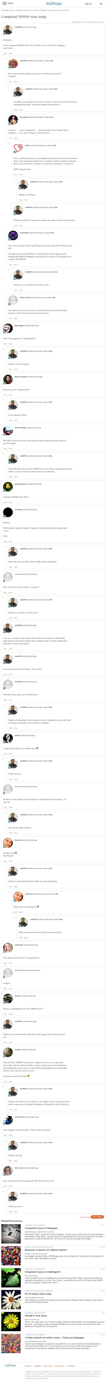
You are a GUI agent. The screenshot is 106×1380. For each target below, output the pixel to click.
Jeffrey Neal (19, 1117)
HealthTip (18, 682)
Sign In (88, 4)
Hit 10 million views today (38, 1294)
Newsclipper (19, 326)
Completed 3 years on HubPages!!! (42, 1272)
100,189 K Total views (36, 1316)
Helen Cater (19, 1168)
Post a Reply (97, 1217)
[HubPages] (54, 4)
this (51, 61)
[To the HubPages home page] (10, 1365)
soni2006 (18, 27)
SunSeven (18, 840)
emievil (17, 735)
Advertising (71, 1366)
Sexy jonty (24, 117)
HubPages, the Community (35, 1225)
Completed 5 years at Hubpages (41, 1228)
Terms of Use (47, 1366)
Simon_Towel (25, 297)
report (10, 53)
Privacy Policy (60, 1366)
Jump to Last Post (77, 22)
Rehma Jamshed (21, 377)
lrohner (27, 145)
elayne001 (24, 61)
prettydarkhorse (21, 484)
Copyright (37, 1366)
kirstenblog (24, 233)
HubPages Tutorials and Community (39, 1291)
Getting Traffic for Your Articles (39, 1247)
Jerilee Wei (19, 945)
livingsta (18, 996)
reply (5, 53)
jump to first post (85, 1217)
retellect (18, 1050)
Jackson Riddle (20, 428)
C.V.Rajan (18, 510)
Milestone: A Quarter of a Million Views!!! (46, 1250)
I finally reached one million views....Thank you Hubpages (54, 1337)
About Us (28, 1366)
